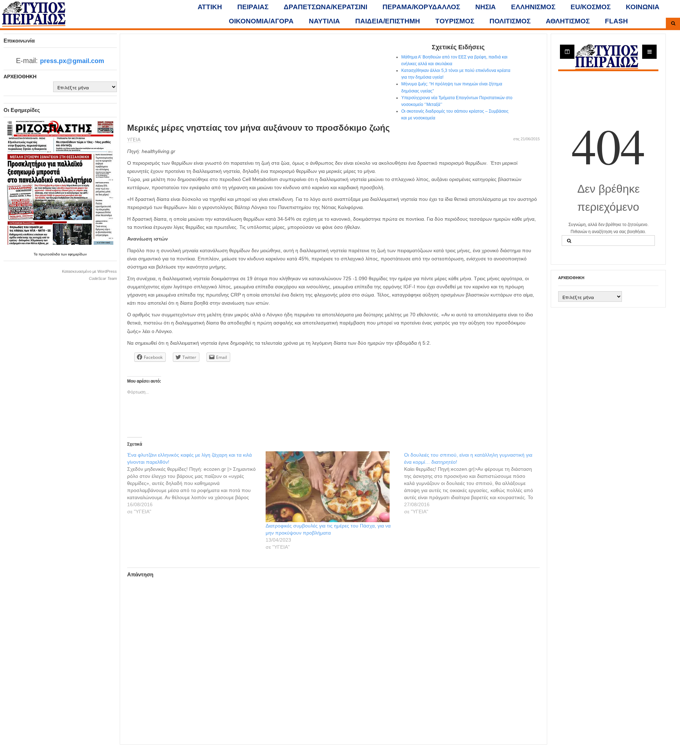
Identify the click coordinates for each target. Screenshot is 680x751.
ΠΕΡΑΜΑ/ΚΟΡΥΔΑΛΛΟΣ (421, 7)
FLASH (616, 21)
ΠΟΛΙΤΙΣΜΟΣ (510, 21)
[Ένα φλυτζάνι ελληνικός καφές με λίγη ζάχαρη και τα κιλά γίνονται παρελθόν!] (196, 483)
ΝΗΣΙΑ (485, 7)
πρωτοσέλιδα (50, 254)
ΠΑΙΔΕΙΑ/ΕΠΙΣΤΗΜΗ (387, 21)
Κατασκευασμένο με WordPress (89, 271)
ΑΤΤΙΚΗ (210, 7)
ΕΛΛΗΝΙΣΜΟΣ (533, 7)
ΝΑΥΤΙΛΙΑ (324, 21)
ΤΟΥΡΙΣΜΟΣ (454, 21)
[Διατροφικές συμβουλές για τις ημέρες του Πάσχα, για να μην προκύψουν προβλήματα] (331, 486)
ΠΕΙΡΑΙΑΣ (252, 7)
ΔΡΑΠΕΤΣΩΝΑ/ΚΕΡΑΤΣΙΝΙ (325, 7)
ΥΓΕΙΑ (134, 139)
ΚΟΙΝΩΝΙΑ (642, 7)
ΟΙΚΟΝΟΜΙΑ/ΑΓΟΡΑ (261, 21)
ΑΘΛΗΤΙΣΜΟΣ (568, 21)
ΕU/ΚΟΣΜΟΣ (591, 7)
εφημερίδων (77, 254)
